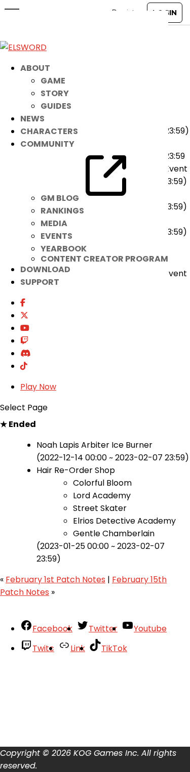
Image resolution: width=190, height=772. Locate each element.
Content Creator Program (104, 259)
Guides (56, 106)
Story (55, 93)
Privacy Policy (47, 707)
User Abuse (42, 732)
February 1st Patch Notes (55, 579)
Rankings (62, 211)
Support (39, 282)
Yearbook (64, 248)
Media (54, 223)
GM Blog (61, 198)
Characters (49, 131)
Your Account (47, 669)
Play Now (38, 387)
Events (56, 236)
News (32, 118)
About (32, 682)
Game (53, 81)
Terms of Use (46, 719)
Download (45, 269)
